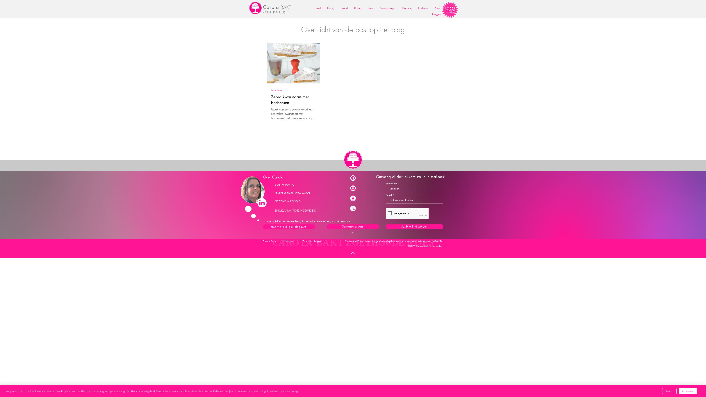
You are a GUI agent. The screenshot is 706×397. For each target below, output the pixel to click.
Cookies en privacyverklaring (282, 391)
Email (389, 195)
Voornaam (391, 183)
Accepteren (688, 391)
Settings (669, 391)
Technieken (277, 90)
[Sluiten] (701, 391)
